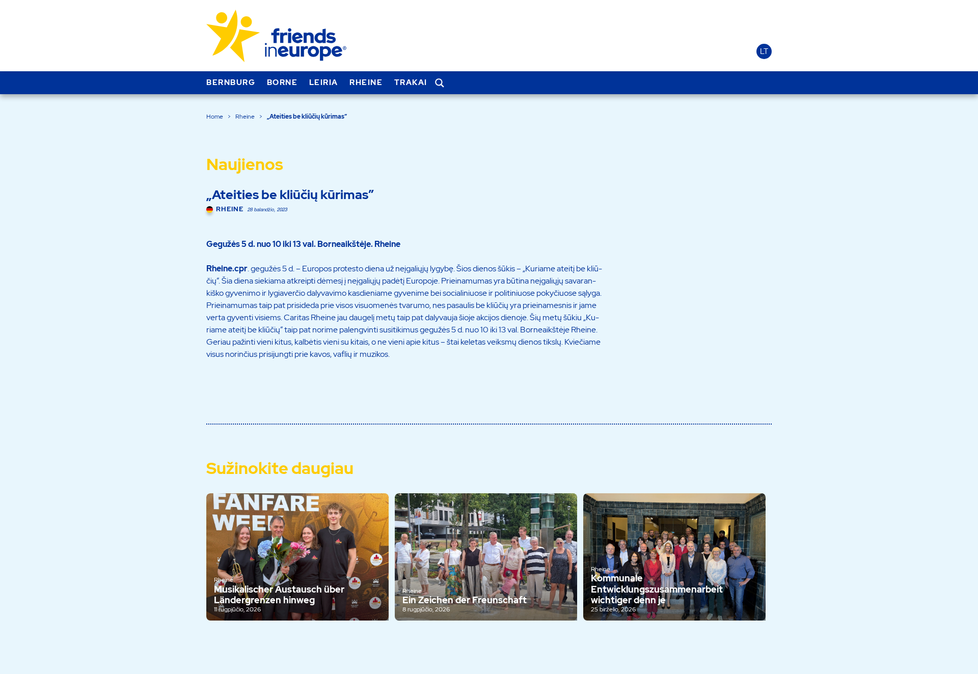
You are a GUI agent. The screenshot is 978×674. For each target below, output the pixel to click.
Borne (282, 82)
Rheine (366, 82)
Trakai (410, 82)
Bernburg (230, 82)
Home (214, 117)
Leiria (323, 82)
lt (764, 51)
